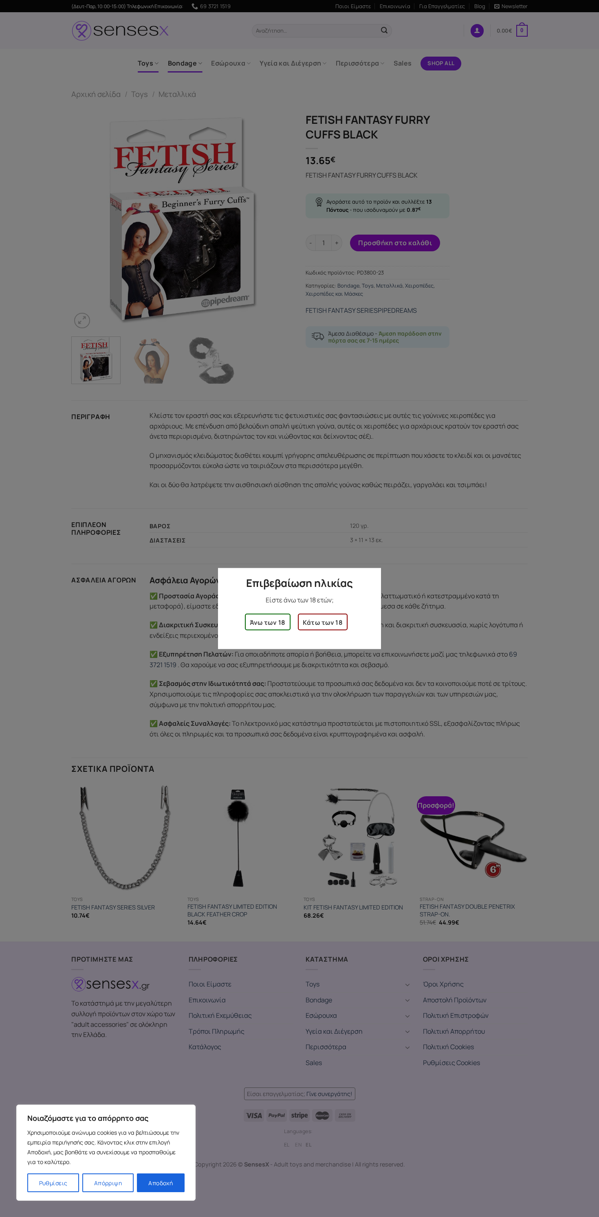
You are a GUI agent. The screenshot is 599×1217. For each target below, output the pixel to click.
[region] (106, 1153)
